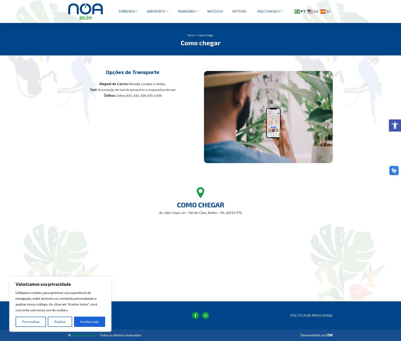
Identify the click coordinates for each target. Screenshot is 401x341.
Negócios (215, 11)
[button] (395, 125)
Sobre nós (127, 11)
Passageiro (187, 11)
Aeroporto (156, 11)
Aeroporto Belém (84, 335)
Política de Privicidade (311, 315)
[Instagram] (205, 315)
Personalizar (31, 322)
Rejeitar (60, 322)
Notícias (239, 11)
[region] (60, 304)
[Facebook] (195, 315)
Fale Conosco (268, 11)
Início (191, 35)
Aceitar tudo (89, 322)
